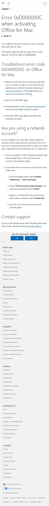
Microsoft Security (8, 374)
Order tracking (7, 307)
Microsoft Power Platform (10, 386)
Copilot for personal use (10, 271)
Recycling (15, 502)
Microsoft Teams (8, 390)
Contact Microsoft (15, 498)
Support (5, 9)
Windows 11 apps (8, 279)
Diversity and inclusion (10, 469)
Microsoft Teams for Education (12, 338)
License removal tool (34, 106)
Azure (5, 409)
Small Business (7, 398)
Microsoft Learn (8, 417)
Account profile (7, 291)
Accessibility (7, 473)
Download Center (8, 295)
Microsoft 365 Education (10, 342)
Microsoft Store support (10, 299)
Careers (5, 449)
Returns (5, 303)
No (31, 238)
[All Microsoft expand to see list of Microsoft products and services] (3, 3)
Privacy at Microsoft (9, 461)
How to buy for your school (11, 346)
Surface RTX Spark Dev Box (11, 263)
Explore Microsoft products (11, 275)
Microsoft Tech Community (11, 425)
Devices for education (9, 334)
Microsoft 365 (7, 382)
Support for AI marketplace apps (13, 421)
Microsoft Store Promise (10, 315)
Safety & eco (7, 502)
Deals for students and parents (12, 354)
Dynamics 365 (7, 378)
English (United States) (14, 484)
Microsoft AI (6, 370)
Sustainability (7, 477)
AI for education (8, 358)
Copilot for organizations (10, 267)
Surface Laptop (7, 255)
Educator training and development (13, 350)
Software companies (9, 433)
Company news (7, 457)
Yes (17, 238)
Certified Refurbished (9, 311)
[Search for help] (9, 3)
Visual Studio (7, 437)
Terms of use (32, 498)
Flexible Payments (8, 319)
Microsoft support (33, 226)
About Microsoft (8, 453)
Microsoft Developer (9, 413)
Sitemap (5, 498)
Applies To (7, 36)
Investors (6, 465)
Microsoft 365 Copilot (9, 394)
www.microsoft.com (14, 90)
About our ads (24, 502)
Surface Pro (6, 251)
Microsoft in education (10, 330)
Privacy (24, 498)
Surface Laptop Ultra (9, 259)
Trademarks (41, 498)
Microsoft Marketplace (10, 429)
